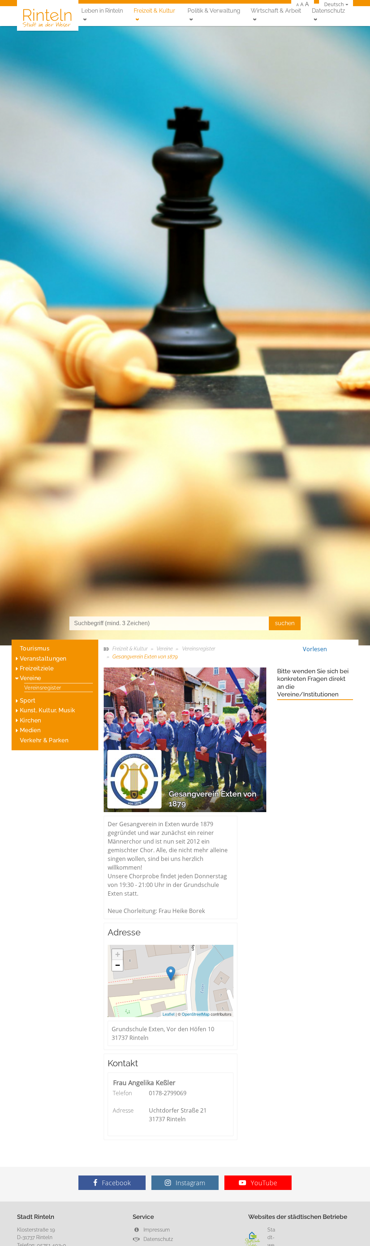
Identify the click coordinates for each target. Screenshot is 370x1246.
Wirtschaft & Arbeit (276, 10)
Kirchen (30, 720)
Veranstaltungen (43, 658)
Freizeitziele (36, 668)
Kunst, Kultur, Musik (47, 710)
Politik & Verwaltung (214, 10)
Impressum (156, 1229)
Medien (30, 730)
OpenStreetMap (196, 1014)
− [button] (117, 965)
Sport (28, 700)
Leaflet (169, 1014)
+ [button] (117, 954)
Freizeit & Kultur (154, 10)
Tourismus (35, 648)
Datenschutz (328, 10)
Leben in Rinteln (102, 10)
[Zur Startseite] (47, 17)
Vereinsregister (42, 687)
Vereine (30, 678)
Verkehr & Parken (44, 740)
